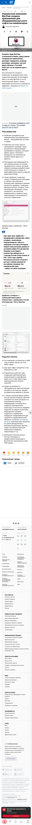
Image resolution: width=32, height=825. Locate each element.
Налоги (7, 667)
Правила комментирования (22, 562)
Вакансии (19, 572)
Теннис (7, 730)
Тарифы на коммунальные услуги (14, 665)
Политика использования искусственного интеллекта (6, 580)
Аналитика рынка (10, 713)
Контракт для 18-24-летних (12, 644)
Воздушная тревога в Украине (13, 623)
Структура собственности (21, 576)
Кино (6, 675)
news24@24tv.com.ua (8, 529)
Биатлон (7, 732)
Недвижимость (10, 711)
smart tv (7, 774)
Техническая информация (20, 566)
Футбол (7, 728)
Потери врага (8, 629)
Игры (18, 584)
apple (19, 769)
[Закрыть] (28, 809)
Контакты (19, 569)
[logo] (11, 2)
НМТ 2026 (7, 701)
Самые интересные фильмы (13, 677)
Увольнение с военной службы (13, 637)
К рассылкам (11, 758)
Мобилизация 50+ (10, 639)
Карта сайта (20, 581)
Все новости (9, 595)
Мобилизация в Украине (13, 635)
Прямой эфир (9, 601)
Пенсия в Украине (10, 670)
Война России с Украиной (13, 614)
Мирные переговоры (11, 620)
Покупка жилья (9, 715)
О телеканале (5, 563)
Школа (7, 698)
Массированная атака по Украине (14, 625)
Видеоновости (9, 603)
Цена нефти (8, 658)
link (18, 536)
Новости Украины (10, 599)
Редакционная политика (6, 560)
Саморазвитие (9, 703)
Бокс (6, 725)
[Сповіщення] (30, 2)
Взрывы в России (10, 627)
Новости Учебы (10, 692)
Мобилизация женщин (11, 642)
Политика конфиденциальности (8, 575)
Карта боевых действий (11, 618)
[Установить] (16, 812)
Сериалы (7, 686)
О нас (3, 554)
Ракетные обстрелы (10, 616)
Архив (18, 579)
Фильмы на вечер (10, 682)
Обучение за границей (11, 705)
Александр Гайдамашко (12, 26)
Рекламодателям (6, 569)
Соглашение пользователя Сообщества (21, 558)
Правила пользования (8, 571)
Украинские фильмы (10, 680)
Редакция (4, 557)
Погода (7, 608)
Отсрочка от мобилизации (12, 646)
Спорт (7, 723)
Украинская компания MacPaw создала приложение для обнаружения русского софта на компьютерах (21, 8)
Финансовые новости (11, 663)
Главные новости (10, 597)
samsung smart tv (19, 774)
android (7, 769)
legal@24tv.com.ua (22, 799)
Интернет (9, 7)
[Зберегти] (27, 31)
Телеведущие (5, 566)
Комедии (7, 684)
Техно (3, 7)
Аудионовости (9, 606)
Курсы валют (8, 661)
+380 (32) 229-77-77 (12, 797)
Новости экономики (11, 656)
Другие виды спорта (10, 734)
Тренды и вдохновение (11, 717)
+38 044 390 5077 (22, 529)
